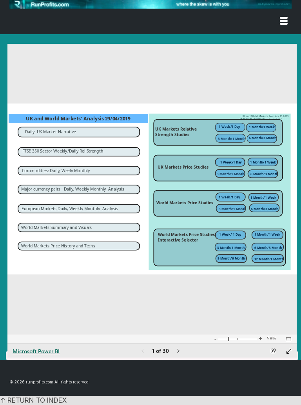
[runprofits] (150, 4)
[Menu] (284, 21)
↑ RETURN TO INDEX (33, 400)
